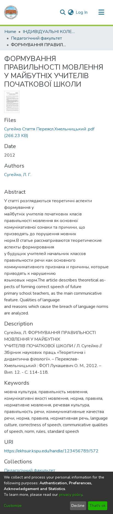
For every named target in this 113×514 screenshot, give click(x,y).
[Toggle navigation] (101, 12)
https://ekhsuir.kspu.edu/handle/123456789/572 (51, 451)
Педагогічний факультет (36, 38)
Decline (77, 505)
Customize (13, 505)
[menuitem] (70, 12)
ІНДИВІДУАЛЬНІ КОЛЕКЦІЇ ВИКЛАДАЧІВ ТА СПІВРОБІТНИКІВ (50, 32)
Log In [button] (82, 12)
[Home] (11, 12)
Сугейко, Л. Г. (17, 175)
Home (10, 32)
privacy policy (70, 494)
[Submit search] (62, 12)
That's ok (97, 505)
